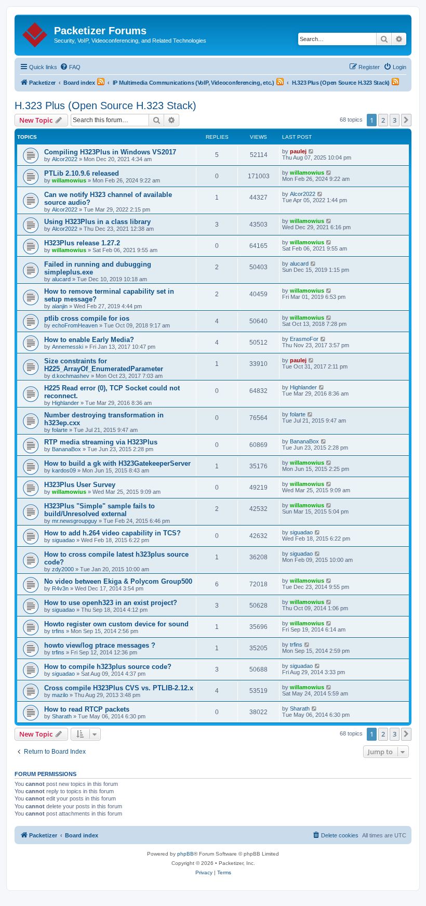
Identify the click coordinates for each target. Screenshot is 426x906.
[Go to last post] (311, 151)
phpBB (185, 854)
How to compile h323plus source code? (107, 667)
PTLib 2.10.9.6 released (81, 173)
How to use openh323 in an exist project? (110, 603)
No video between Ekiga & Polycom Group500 (118, 581)
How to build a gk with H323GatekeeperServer (117, 463)
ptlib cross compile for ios (86, 318)
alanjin (60, 306)
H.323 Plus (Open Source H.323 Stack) (105, 105)
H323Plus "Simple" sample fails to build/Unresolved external (99, 510)
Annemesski (67, 347)
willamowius (69, 180)
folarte (60, 430)
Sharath (62, 716)
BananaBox (66, 449)
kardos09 (64, 470)
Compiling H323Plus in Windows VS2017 (110, 152)
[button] (406, 120)
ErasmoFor (304, 339)
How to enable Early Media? (89, 340)
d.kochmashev (70, 376)
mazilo (60, 695)
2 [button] (383, 120)
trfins (58, 631)
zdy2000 (63, 569)
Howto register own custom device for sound (116, 624)
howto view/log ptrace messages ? (99, 645)
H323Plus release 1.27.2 (82, 243)
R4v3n (60, 588)
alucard (61, 279)
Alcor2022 (64, 159)
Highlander (65, 403)
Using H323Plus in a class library (97, 222)
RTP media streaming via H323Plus (100, 442)
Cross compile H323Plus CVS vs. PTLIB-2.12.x (118, 688)
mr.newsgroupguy (74, 521)
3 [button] (394, 120)
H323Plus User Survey (79, 485)
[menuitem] (70, 67)
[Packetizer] (35, 32)
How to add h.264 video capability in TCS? (112, 533)
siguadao (63, 540)
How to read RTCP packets (86, 709)
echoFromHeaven (75, 325)
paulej (298, 151)
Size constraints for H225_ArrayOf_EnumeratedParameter (103, 365)
